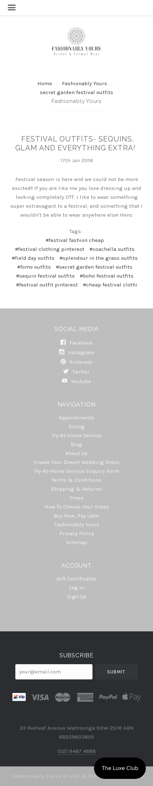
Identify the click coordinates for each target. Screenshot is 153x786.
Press (77, 498)
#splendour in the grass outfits (98, 258)
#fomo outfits (34, 267)
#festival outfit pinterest (47, 284)
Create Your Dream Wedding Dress (77, 462)
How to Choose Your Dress (76, 506)
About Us (76, 453)
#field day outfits (33, 258)
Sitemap (76, 542)
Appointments (76, 417)
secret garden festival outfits (76, 92)
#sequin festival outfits (45, 276)
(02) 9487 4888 (77, 751)
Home (44, 83)
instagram (80, 352)
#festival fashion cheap (75, 240)
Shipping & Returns (76, 489)
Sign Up (76, 596)
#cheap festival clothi (110, 284)
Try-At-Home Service (77, 435)
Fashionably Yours (85, 83)
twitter (80, 371)
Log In (76, 587)
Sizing (77, 426)
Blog (76, 444)
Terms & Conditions (76, 480)
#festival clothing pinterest (49, 249)
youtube (80, 381)
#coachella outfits (111, 249)
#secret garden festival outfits (94, 267)
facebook (80, 343)
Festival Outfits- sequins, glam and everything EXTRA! (75, 143)
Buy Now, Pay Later (77, 515)
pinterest (80, 362)
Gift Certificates (76, 578)
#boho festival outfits (106, 276)
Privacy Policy (76, 533)
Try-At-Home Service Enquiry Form (76, 471)
